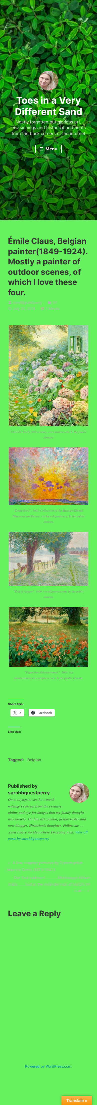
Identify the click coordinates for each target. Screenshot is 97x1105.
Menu (51, 148)
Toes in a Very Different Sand (48, 105)
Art (54, 302)
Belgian (34, 759)
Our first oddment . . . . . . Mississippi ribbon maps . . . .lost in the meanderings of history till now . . (49, 884)
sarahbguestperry (27, 302)
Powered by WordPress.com (48, 1066)
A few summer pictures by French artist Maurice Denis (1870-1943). (44, 866)
